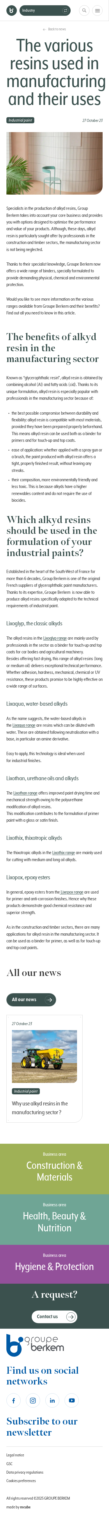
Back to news (57, 29)
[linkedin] (52, 1400)
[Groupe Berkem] (11, 10)
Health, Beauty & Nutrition (54, 1222)
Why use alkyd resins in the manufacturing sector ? (40, 1108)
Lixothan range (25, 793)
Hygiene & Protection (54, 1267)
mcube (25, 1507)
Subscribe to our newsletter (42, 1427)
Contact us (47, 1317)
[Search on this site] (84, 10)
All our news (24, 1000)
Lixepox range (71, 892)
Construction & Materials (54, 1172)
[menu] (97, 10)
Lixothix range (63, 852)
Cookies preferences (21, 1481)
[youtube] (72, 1400)
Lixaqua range (23, 725)
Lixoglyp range (55, 638)
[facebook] (13, 1400)
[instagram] (33, 1400)
